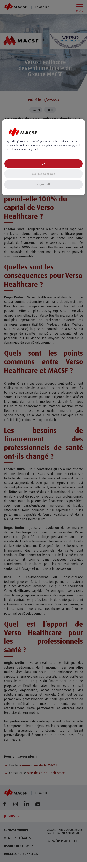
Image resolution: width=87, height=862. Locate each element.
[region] (43, 157)
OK (43, 163)
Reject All (43, 184)
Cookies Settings (43, 173)
